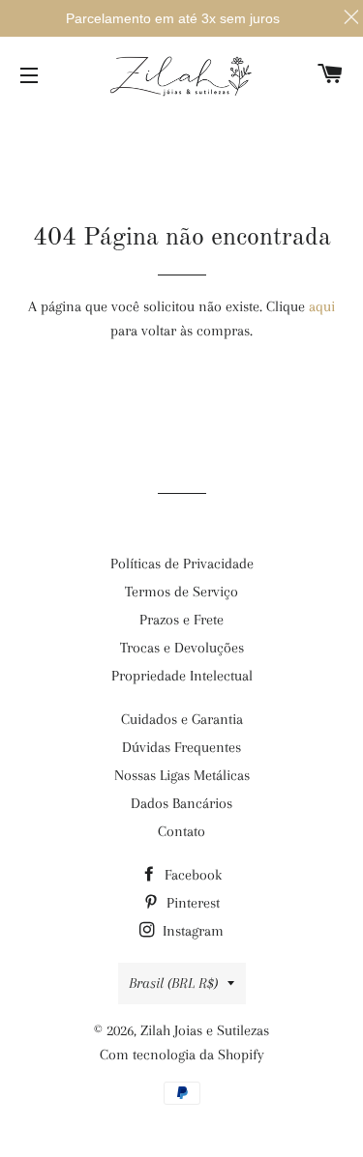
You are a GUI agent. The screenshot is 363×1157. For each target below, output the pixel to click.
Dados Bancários (181, 803)
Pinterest (191, 902)
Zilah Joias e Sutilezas (204, 1030)
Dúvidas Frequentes (181, 747)
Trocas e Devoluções (182, 647)
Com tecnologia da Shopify (182, 1054)
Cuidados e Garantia (182, 719)
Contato (181, 831)
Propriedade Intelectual (182, 675)
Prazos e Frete (181, 619)
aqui (322, 306)
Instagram (191, 931)
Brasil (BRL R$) (173, 983)
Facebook (191, 874)
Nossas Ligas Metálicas (182, 775)
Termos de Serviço (181, 591)
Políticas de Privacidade (182, 563)
